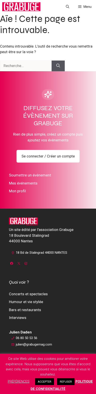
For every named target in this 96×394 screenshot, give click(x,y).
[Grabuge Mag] (21, 6)
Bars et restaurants (25, 310)
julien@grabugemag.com (34, 344)
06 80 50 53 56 (26, 338)
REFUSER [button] (66, 381)
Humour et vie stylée (26, 302)
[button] (67, 6)
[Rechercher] (58, 66)
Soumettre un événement (30, 175)
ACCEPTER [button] (44, 381)
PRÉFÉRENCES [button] (18, 381)
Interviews (17, 317)
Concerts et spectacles (28, 294)
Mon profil (17, 191)
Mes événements (23, 183)
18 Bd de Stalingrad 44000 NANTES (41, 253)
